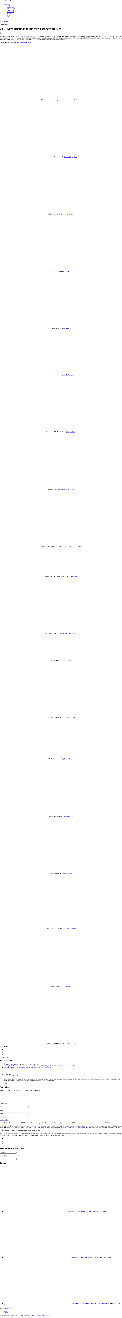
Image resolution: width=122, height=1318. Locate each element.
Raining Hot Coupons (70, 633)
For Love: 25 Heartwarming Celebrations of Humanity (75, 1127)
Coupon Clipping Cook (70, 157)
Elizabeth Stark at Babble (69, 1043)
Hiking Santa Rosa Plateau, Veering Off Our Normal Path (60, 1066)
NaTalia (6, 1074)
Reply (5, 1083)
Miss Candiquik (66, 328)
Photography (10, 10)
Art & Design (11, 8)
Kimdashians (10, 7)
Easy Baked (68, 986)
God (8, 5)
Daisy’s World (58, 546)
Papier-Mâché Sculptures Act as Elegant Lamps (84, 1257)
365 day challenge (93, 1133)
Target (68, 271)
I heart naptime (68, 873)
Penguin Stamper (68, 816)
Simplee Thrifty (71, 432)
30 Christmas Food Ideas (22, 36)
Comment (3, 1103)
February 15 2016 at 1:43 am (12, 1076)
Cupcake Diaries (67, 660)
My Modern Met (41, 1126)
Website (2, 1113)
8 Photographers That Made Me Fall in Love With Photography (90, 1303)
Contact (6, 1312)
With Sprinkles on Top (67, 489)
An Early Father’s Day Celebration (41, 1067)
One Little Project (69, 375)
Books (9, 13)
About (5, 1311)
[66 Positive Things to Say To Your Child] (36, 1211)
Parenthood (10, 12)
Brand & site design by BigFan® (41, 1315)
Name (2, 1107)
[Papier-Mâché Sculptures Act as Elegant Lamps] (37, 1257)
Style (8, 15)
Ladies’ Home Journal (71, 576)
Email (2, 1110)
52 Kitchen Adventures (24, 42)
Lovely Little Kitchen (75, 100)
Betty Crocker (70, 214)
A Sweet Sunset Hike (32, 1064)
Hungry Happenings (70, 928)
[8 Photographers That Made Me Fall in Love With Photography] (38, 1303)
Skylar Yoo (30, 1123)
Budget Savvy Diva (69, 717)
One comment (4, 1057)
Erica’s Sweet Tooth (75, 546)
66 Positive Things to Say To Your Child (79, 1211)
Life (8, 16)
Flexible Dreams (69, 759)
